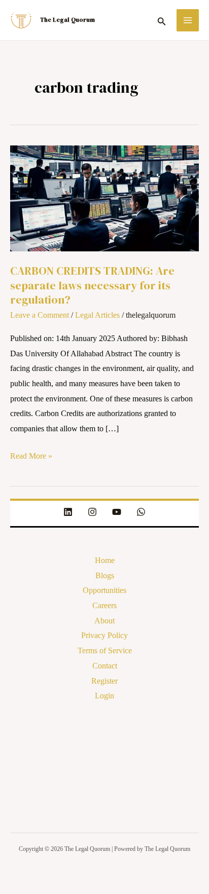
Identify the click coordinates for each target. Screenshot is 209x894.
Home (105, 560)
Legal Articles (97, 315)
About (104, 620)
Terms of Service (105, 650)
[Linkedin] (68, 511)
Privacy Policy (104, 635)
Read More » (31, 454)
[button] (161, 19)
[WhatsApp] (141, 511)
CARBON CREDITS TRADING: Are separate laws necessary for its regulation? (92, 285)
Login (104, 695)
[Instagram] (92, 511)
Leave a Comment (39, 315)
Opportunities (104, 590)
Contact (104, 665)
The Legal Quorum (67, 20)
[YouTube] (116, 511)
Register (104, 681)
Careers (104, 605)
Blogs (104, 575)
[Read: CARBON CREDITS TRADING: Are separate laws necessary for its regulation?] (104, 197)
